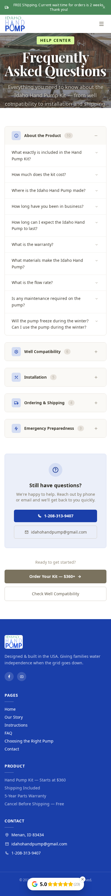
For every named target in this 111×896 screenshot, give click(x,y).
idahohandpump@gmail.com (59, 532)
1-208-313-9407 (58, 515)
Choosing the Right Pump (29, 741)
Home (10, 709)
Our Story (14, 717)
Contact (12, 749)
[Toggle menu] (101, 24)
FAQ (8, 733)
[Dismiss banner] (104, 7)
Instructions (16, 725)
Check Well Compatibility (55, 593)
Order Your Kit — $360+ (52, 576)
